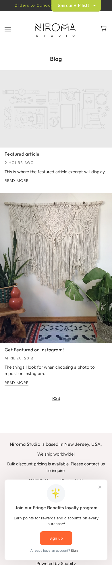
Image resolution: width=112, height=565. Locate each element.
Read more (16, 181)
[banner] (55, 28)
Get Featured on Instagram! (34, 350)
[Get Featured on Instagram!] (56, 270)
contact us (94, 464)
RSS (56, 398)
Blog (56, 58)
